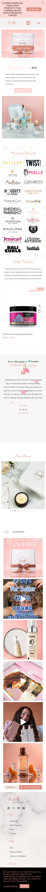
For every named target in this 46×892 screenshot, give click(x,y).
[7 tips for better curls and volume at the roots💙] (23, 599)
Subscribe (14, 821)
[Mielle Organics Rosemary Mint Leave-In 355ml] (39, 306)
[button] (39, 23)
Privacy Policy (16, 852)
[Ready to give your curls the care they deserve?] (23, 722)
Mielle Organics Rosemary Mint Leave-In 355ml (22, 334)
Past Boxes (23, 456)
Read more (39, 311)
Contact (13, 833)
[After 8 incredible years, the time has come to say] (23, 558)
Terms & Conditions (18, 856)
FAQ (11, 848)
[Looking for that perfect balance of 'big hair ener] (23, 681)
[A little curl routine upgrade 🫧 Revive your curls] (23, 763)
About (12, 829)
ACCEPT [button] (24, 886)
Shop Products (16, 825)
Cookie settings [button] (11, 886)
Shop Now (34, 9)
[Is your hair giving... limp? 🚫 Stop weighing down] (23, 640)
